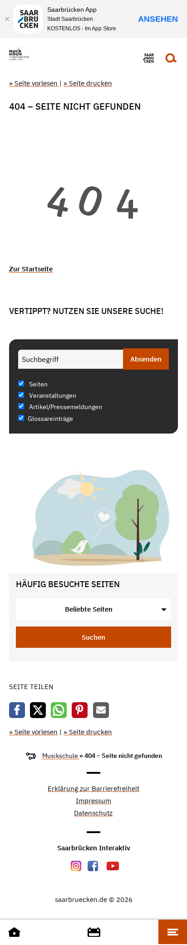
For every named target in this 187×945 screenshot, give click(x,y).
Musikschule (60, 756)
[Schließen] (7, 19)
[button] (17, 710)
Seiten (38, 384)
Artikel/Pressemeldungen (65, 407)
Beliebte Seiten (89, 609)
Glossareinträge (50, 419)
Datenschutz (93, 813)
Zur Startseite (31, 269)
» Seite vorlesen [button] (34, 83)
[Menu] (172, 932)
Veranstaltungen (52, 395)
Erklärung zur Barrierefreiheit (93, 789)
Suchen (93, 637)
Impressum (93, 801)
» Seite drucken (88, 83)
